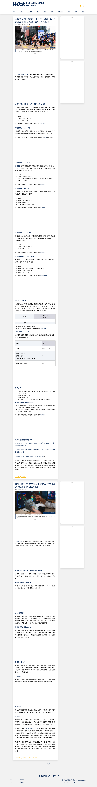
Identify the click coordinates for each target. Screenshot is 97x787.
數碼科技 (60, 11)
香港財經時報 (31, 5)
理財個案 (19, 541)
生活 (69, 11)
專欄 (83, 11)
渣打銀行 (42, 415)
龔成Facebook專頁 (32, 728)
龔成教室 (35, 758)
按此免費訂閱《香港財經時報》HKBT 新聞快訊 (30, 456)
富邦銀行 (42, 252)
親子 (52, 11)
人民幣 (17, 476)
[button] (23, 11)
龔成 (16, 490)
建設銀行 (18, 166)
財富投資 (30, 11)
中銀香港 (43, 328)
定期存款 (23, 476)
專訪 (76, 11)
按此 (45, 138)
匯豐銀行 (42, 208)
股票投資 (24, 758)
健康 (45, 11)
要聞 (21, 11)
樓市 (38, 11)
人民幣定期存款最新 (22, 74)
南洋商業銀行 (44, 276)
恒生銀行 (42, 123)
